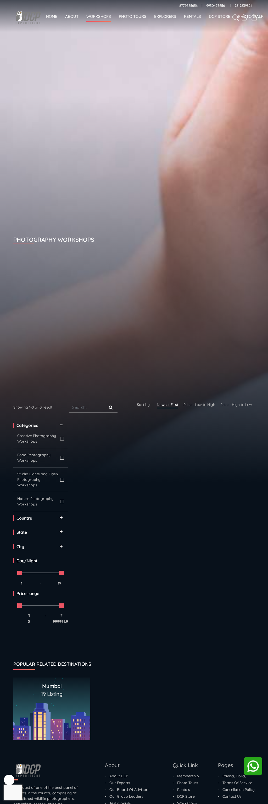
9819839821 (243, 5)
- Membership (186, 776)
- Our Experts (117, 782)
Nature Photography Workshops (35, 501)
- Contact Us (230, 796)
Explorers (165, 16)
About (72, 16)
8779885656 (188, 5)
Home (51, 16)
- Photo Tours (185, 782)
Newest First (167, 404)
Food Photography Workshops (34, 458)
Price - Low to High (199, 404)
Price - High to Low (236, 404)
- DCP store (184, 796)
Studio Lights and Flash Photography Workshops (37, 479)
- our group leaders (124, 796)
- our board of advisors (127, 789)
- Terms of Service (235, 782)
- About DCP (116, 776)
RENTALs (192, 16)
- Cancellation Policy (236, 789)
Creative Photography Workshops (36, 438)
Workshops (98, 16)
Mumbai (52, 690)
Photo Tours (132, 16)
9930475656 (215, 5)
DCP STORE (219, 16)
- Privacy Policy (232, 776)
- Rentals (181, 789)
